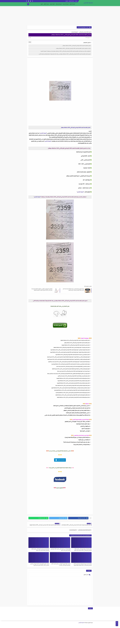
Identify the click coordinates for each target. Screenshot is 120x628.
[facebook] (32, 1)
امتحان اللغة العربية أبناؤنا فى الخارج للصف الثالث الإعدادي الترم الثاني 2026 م (60, 564)
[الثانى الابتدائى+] (46, 625)
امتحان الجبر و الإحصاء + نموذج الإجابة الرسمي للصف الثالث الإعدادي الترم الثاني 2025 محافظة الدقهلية (72, 347)
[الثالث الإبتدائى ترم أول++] (38, 625)
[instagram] (26, 1)
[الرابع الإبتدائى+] (34, 625)
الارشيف (66, 1)
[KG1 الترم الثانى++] (68, 626)
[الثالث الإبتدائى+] (40, 625)
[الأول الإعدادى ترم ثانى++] (68, 625)
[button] (78, 518)
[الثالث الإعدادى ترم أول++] (58, 625)
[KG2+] (66, 626)
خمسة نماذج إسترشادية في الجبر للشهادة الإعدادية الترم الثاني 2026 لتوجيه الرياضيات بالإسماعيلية (73, 289)
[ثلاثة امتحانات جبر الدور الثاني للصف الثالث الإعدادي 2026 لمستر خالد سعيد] (60, 542)
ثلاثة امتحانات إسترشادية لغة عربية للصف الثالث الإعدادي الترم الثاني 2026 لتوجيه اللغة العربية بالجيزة (83, 564)
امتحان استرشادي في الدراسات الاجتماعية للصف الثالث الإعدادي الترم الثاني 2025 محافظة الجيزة (73, 354)
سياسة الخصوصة (71, 1)
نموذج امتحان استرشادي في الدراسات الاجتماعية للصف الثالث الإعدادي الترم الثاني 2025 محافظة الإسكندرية (71, 364)
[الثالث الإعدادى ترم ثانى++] (56, 625)
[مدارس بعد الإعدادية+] (48, 626)
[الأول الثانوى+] (90, 625)
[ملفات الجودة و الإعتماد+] (54, 626)
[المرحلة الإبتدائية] (54, 625)
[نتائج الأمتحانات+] (46, 626)
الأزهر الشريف (52, 4)
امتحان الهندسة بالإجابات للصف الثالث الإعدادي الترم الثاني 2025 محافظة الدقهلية (75, 340)
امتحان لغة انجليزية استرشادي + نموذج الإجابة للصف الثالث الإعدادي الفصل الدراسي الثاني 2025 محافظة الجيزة (70, 350)
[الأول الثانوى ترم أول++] (88, 625)
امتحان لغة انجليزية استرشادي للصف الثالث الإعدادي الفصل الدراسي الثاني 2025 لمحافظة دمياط (73, 385)
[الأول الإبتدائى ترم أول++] (50, 625)
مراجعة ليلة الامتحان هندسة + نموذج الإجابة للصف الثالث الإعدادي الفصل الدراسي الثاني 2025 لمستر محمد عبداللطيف (69, 361)
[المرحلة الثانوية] (92, 625)
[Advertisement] (60, 15)
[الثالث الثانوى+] (78, 625)
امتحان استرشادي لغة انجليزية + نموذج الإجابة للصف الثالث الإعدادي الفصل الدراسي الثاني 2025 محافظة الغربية (70, 352)
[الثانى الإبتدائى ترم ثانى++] (42, 625)
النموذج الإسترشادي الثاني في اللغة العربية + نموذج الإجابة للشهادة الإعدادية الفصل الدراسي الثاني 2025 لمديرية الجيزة (68, 357)
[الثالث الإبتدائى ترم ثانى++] (36, 625)
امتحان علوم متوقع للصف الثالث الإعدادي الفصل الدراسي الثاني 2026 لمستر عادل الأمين (39, 564)
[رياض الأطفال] (74, 626)
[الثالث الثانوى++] (76, 625)
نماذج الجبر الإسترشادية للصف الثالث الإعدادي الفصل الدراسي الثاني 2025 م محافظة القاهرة (73, 397)
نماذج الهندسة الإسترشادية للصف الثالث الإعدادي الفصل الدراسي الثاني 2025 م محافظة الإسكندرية (72, 390)
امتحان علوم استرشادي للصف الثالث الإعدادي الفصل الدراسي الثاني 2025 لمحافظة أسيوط (74, 380)
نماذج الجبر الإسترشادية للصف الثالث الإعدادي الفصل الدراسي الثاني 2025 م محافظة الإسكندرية (73, 392)
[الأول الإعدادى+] (72, 625)
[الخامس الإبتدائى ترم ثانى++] (88, 626)
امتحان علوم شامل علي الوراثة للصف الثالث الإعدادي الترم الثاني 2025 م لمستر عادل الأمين (74, 376)
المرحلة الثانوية (72, 4)
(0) (29, 37)
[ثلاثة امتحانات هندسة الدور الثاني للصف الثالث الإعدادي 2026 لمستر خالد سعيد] (38, 542)
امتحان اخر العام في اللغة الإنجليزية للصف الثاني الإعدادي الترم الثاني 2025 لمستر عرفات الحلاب (73, 366)
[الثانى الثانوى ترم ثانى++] (80, 625)
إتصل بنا (76, 1)
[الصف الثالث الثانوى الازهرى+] (78, 626)
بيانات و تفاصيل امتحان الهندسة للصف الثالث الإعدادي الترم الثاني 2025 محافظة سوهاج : (73, 48)
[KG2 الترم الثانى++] (62, 626)
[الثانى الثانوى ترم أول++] (82, 625)
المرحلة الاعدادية (66, 4)
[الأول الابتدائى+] (52, 625)
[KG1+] (72, 626)
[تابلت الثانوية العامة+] (56, 626)
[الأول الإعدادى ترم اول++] (70, 625)
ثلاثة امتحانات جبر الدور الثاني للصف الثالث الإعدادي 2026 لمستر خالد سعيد (60, 549)
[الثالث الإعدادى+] (60, 625)
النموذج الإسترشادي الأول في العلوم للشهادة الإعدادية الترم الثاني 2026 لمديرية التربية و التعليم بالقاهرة (42, 289)
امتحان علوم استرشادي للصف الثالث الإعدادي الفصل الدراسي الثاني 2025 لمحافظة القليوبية (73, 383)
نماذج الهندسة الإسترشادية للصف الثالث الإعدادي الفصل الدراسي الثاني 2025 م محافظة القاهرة (73, 395)
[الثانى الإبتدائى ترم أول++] (44, 625)
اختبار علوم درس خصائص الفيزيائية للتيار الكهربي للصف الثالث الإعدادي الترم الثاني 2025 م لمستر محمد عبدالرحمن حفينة (68, 373)
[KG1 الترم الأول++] (70, 626)
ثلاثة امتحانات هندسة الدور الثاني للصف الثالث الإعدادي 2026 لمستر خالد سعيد (40, 549)
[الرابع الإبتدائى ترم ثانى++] (30, 625)
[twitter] (30, 1)
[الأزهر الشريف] (80, 626)
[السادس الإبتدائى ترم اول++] (84, 626)
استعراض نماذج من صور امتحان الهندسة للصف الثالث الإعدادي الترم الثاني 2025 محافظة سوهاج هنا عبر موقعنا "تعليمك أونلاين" (65, 51)
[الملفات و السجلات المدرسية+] (50, 626)
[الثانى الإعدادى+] (66, 625)
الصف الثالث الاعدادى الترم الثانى (85, 32)
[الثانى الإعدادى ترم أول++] (64, 625)
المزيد (42, 4)
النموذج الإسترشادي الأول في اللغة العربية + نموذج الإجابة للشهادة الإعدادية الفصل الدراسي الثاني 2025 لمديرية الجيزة (69, 359)
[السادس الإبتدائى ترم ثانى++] (82, 626)
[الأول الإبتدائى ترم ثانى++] (48, 625)
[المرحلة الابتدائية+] (76, 626)
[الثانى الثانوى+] (84, 625)
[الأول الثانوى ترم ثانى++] (86, 625)
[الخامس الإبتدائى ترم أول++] (90, 626)
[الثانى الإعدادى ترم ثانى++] (62, 625)
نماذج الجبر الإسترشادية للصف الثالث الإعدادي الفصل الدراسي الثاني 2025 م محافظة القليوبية (73, 378)
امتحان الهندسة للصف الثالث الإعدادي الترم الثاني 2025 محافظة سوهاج (77, 45)
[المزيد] (60, 626)
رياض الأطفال (46, 4)
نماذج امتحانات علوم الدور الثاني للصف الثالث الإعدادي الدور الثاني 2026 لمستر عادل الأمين (83, 549)
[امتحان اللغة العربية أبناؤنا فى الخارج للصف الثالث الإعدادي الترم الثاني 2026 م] (60, 557)
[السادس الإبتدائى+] (86, 626)
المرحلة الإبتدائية (59, 4)
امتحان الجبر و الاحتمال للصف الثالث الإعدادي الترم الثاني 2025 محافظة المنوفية (76, 345)
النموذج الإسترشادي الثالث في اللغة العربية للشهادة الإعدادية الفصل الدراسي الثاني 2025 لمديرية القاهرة (71, 369)
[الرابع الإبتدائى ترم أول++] (32, 625)
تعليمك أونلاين (88, 3)
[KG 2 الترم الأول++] (64, 626)
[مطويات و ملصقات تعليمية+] (52, 626)
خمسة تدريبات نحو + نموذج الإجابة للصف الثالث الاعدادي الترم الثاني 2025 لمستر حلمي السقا (73, 371)
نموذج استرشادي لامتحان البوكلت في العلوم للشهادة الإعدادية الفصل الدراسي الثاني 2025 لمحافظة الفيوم (70, 388)
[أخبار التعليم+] (58, 626)
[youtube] (28, 1)
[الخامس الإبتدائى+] (92, 626)
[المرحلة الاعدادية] (74, 625)
